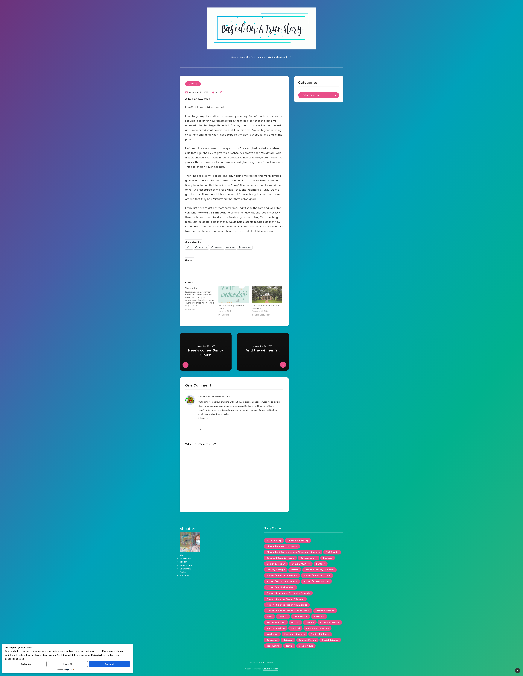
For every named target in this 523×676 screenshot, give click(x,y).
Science (288, 640)
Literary (309, 622)
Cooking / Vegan (276, 564)
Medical (295, 628)
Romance (272, 640)
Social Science (330, 640)
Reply (202, 429)
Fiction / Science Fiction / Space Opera (288, 610)
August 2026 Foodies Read (272, 57)
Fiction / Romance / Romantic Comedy (288, 593)
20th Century (274, 540)
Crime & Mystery (300, 564)
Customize (26, 664)
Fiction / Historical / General (282, 581)
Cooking (327, 558)
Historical (319, 616)
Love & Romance (329, 622)
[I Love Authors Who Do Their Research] (267, 294)
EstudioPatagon (270, 668)
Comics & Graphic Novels (280, 558)
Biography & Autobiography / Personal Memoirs (293, 552)
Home (234, 57)
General (193, 83)
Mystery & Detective (317, 628)
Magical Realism (276, 628)
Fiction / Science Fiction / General (285, 599)
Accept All (109, 664)
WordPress (268, 662)
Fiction (295, 569)
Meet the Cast (247, 57)
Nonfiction (272, 634)
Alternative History (298, 540)
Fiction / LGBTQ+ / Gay (316, 581)
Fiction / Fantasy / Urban (317, 575)
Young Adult (306, 646)
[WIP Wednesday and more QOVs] (233, 294)
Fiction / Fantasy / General (319, 569)
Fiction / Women (325, 610)
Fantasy (320, 564)
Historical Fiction (276, 622)
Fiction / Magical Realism (280, 587)
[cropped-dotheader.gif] (261, 28)
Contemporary (309, 558)
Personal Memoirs (294, 634)
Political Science (320, 634)
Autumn (202, 396)
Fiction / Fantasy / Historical (282, 575)
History (295, 622)
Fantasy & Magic (276, 569)
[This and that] (201, 298)
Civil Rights (332, 552)
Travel (289, 646)
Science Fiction (307, 640)
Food (269, 616)
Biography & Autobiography (282, 546)
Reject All (67, 664)
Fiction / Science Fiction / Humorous (287, 605)
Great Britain (301, 616)
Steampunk (273, 646)
